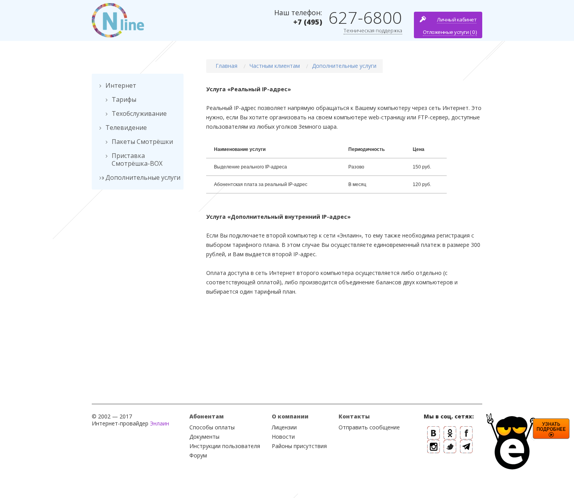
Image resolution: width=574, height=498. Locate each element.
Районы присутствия (299, 446)
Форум (198, 455)
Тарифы (124, 99)
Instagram (433, 447)
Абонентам (206, 416)
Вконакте (433, 433)
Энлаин (159, 423)
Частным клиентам (275, 65)
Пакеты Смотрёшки (142, 141)
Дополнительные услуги (142, 177)
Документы (204, 436)
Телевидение (126, 127)
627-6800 (365, 17)
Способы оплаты (212, 427)
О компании (290, 416)
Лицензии (284, 427)
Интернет (120, 85)
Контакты (354, 416)
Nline (118, 20)
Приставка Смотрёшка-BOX (137, 159)
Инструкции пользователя (224, 446)
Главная (226, 65)
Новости (283, 436)
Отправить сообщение (369, 427)
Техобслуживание (139, 113)
